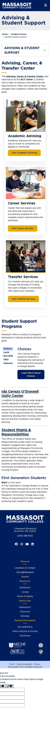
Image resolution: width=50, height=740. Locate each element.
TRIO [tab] (6, 359)
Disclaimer (25, 635)
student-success (18, 34)
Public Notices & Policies (25, 631)
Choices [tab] (7, 348)
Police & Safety (25, 596)
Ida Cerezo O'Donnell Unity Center (20, 393)
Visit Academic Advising (24, 152)
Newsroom (25, 607)
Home (5, 34)
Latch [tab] (6, 352)
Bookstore (25, 587)
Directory (25, 611)
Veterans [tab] (8, 363)
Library (25, 592)
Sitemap (25, 616)
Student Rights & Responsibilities (16, 432)
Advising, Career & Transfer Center (24, 76)
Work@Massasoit (25, 572)
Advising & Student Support (22, 50)
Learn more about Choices (31, 374)
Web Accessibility (24, 664)
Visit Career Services (22, 228)
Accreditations (25, 627)
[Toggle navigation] (45, 5)
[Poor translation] (9, 686)
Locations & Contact (25, 568)
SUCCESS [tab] (8, 356)
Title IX (12, 664)
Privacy (37, 664)
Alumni (25, 576)
